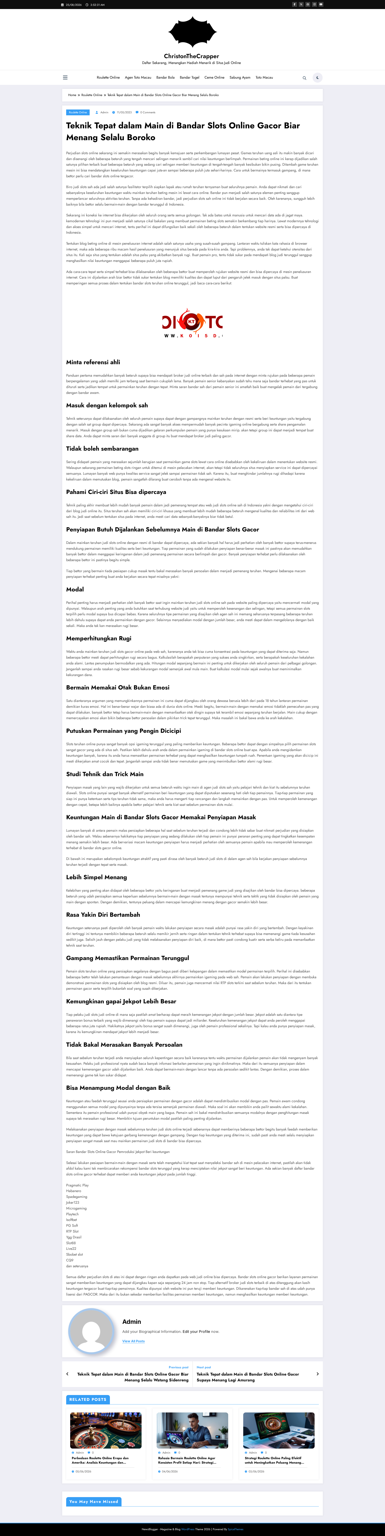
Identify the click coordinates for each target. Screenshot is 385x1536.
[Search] (305, 78)
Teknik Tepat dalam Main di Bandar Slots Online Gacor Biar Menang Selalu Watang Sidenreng (132, 1377)
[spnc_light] (318, 78)
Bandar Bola (165, 77)
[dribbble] (307, 4)
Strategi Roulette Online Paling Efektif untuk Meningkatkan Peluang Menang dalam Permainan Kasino (273, 1460)
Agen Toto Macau (138, 77)
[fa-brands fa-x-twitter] (301, 4)
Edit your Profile (196, 1331)
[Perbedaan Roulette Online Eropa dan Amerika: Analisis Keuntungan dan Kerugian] (106, 1430)
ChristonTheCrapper (191, 56)
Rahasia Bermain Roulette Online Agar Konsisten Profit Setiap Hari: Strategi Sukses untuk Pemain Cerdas (186, 1460)
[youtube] (321, 4)
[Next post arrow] (317, 1374)
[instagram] (314, 4)
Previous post (178, 1367)
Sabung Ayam (240, 77)
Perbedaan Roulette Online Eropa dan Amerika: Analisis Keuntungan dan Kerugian (100, 1460)
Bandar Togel (189, 77)
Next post (204, 1367)
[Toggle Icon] (65, 78)
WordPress (188, 1529)
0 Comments (147, 112)
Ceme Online (214, 77)
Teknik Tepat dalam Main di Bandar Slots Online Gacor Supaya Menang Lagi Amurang (248, 1377)
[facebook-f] (294, 4)
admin (104, 112)
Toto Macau (264, 77)
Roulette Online (108, 77)
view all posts (133, 1341)
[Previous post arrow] (67, 1374)
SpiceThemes (235, 1529)
